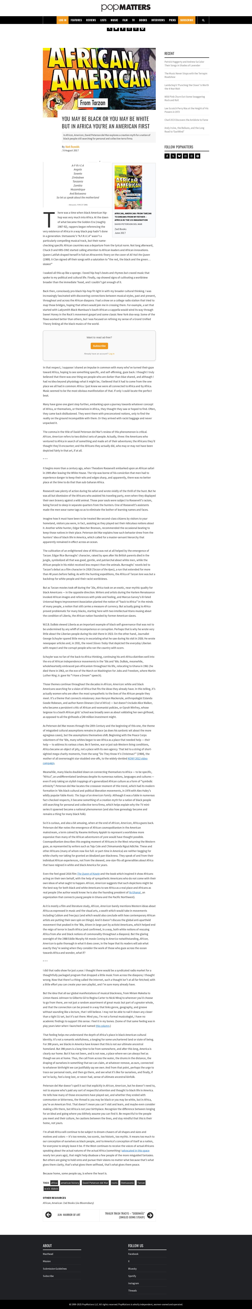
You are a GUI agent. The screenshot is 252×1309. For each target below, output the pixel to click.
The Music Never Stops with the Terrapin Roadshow (185, 75)
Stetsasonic (127, 1182)
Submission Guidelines (55, 1268)
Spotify (132, 1276)
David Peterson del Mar (95, 1182)
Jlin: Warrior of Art (69, 1215)
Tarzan (141, 1182)
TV (133, 20)
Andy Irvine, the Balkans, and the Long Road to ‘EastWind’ (184, 129)
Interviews (158, 20)
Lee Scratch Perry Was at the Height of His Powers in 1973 (186, 110)
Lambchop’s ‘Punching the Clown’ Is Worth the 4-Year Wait (186, 87)
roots (115, 1182)
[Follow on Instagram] (129, 28)
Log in (111, 354)
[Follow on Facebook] (123, 28)
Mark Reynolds (72, 147)
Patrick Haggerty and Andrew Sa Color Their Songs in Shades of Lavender (184, 63)
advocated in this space (135, 1150)
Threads (132, 1290)
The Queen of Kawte (88, 873)
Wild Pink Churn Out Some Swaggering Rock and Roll (184, 98)
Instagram (133, 1283)
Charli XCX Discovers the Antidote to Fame (186, 119)
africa (54, 1182)
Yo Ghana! (135, 892)
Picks (172, 20)
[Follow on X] (109, 28)
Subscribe (186, 20)
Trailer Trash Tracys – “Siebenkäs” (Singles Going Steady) (125, 1215)
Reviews (91, 20)
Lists (103, 20)
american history (70, 1182)
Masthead (48, 1254)
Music (114, 20)
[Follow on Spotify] (142, 28)
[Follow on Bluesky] (116, 28)
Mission (47, 1261)
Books (143, 20)
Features (76, 20)
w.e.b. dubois (51, 1188)
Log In (62, 20)
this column (103, 1026)
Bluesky (132, 1268)
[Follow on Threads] (136, 28)
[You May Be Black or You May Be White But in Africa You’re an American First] (99, 82)
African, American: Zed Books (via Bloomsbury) (68, 1203)
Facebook (133, 1254)
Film (125, 20)
